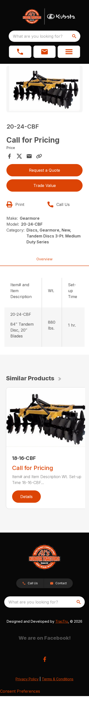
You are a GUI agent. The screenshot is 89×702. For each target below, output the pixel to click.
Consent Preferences (20, 691)
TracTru (61, 621)
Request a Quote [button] (44, 170)
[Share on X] (19, 156)
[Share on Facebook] (9, 156)
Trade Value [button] (44, 185)
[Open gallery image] (44, 89)
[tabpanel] (44, 90)
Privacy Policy (27, 679)
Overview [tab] (44, 259)
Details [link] (26, 496)
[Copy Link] (39, 156)
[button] (20, 52)
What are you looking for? (38, 36)
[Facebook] (45, 659)
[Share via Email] (29, 156)
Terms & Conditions (57, 679)
